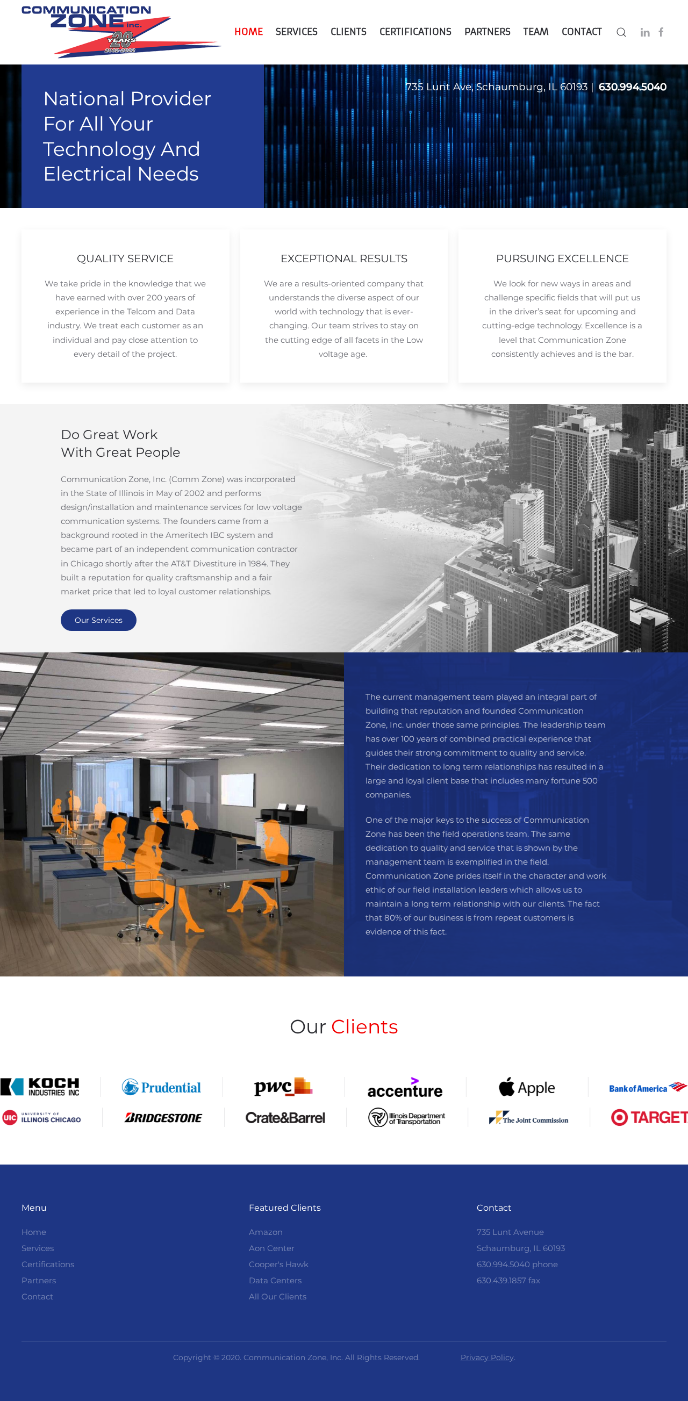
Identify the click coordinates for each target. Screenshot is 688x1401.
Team (536, 32)
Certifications (415, 32)
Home (248, 32)
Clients (349, 32)
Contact (582, 32)
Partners (487, 32)
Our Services (99, 620)
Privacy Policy (487, 1357)
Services (297, 32)
